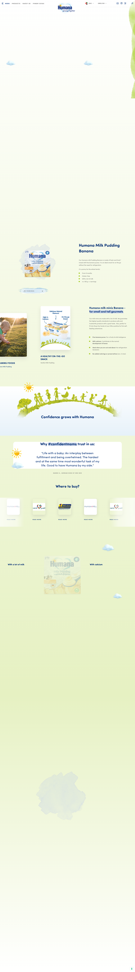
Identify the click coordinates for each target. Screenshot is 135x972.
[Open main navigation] (2, 3)
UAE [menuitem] (90, 3)
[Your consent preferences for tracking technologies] (132, 969)
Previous (12, 512)
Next (123, 512)
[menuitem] (16, 3)
